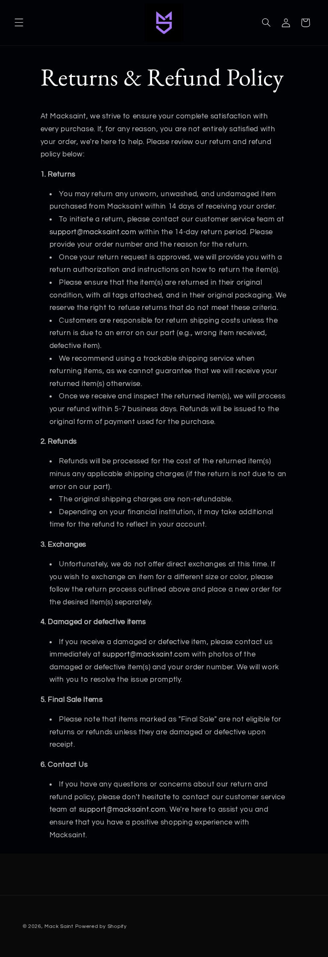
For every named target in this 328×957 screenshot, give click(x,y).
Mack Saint (58, 926)
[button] (19, 22)
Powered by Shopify (101, 926)
